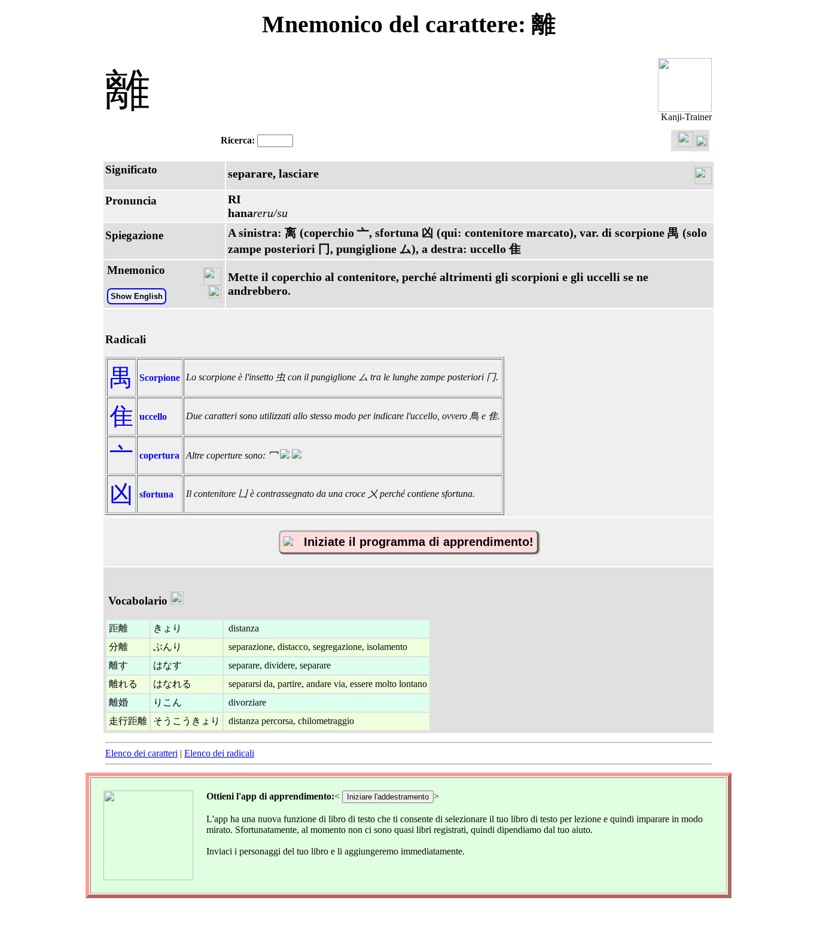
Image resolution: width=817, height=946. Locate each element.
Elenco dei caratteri (141, 753)
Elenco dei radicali (219, 753)
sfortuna (156, 494)
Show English (137, 296)
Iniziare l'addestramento (388, 796)
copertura (159, 455)
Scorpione (159, 378)
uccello (153, 416)
